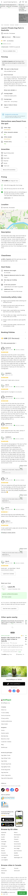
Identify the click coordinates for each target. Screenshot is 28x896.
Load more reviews (8, 573)
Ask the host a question (9, 608)
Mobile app (4, 747)
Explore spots (5, 733)
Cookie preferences (6, 721)
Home (2, 730)
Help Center (4, 724)
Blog (2, 744)
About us (3, 709)
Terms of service (5, 715)
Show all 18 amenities (9, 169)
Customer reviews (6, 741)
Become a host (5, 738)
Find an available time (9, 51)
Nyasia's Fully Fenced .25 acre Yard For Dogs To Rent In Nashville (10, 639)
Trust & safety (5, 712)
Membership (4, 736)
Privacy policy (5, 718)
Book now (22, 893)
